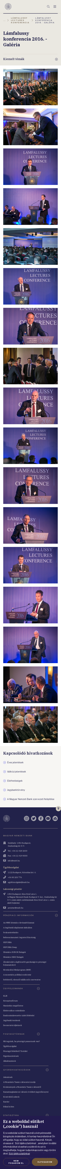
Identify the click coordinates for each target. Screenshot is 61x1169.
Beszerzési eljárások (12, 1025)
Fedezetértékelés (10, 932)
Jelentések (8, 1077)
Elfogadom (45, 1162)
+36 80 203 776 (15, 877)
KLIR (5, 996)
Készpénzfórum (10, 1000)
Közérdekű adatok (11, 1097)
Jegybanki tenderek (11, 1020)
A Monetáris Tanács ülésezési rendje (19, 1082)
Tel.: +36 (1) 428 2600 (17, 851)
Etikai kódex (8, 1106)
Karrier (6, 1101)
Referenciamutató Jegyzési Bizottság (19, 937)
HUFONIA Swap (10, 947)
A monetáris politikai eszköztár (17, 974)
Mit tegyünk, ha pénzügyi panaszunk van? (21, 1041)
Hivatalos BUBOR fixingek (14, 952)
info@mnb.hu (14, 860)
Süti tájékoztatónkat (19, 1153)
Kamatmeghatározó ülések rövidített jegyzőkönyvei (25, 1092)
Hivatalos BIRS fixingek (13, 957)
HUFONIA (7, 942)
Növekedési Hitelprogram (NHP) (17, 970)
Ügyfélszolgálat (10, 1046)
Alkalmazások (9, 1061)
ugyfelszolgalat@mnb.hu (19, 882)
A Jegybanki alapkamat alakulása (17, 927)
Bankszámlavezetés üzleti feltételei (18, 1015)
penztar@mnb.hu (15, 907)
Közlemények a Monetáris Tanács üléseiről (22, 1087)
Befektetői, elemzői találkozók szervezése (22, 979)
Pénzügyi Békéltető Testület (15, 1051)
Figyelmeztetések (11, 1056)
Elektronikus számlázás (14, 1010)
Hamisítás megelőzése (13, 1005)
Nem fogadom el (16, 1162)
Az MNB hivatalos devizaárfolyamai (18, 922)
